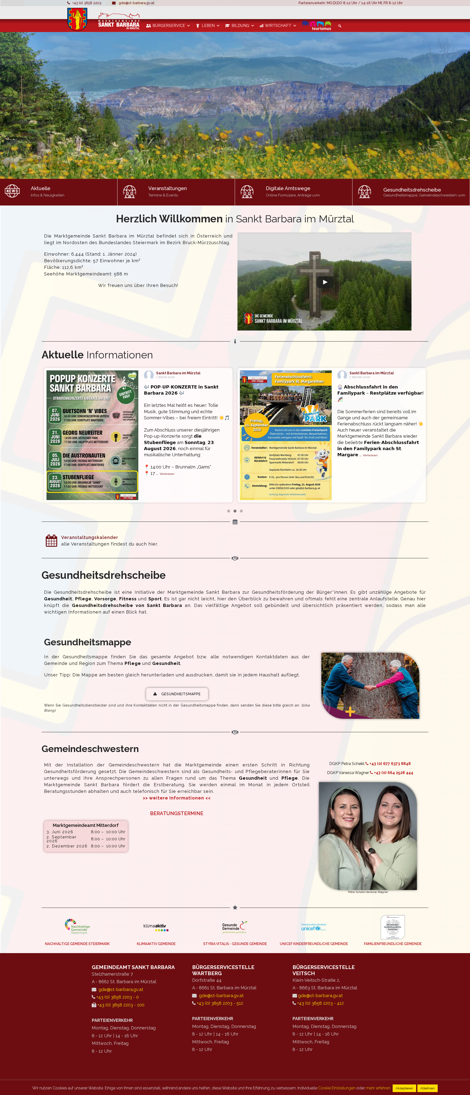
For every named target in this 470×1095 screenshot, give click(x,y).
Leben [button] (208, 25)
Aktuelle (40, 188)
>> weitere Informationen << (177, 797)
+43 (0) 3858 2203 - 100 (120, 1004)
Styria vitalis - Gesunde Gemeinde (235, 944)
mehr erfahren (378, 1088)
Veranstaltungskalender (89, 537)
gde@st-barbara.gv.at (136, 3)
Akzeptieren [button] (404, 1088)
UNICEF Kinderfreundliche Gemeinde (314, 944)
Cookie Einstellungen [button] (336, 1088)
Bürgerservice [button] (169, 25)
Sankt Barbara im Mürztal (178, 373)
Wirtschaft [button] (278, 25)
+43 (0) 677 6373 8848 (390, 763)
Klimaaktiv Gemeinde (156, 944)
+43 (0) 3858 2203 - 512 (220, 1003)
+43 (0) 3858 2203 (86, 3)
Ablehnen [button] (427, 1088)
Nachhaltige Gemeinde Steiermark (77, 944)
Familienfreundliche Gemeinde (393, 944)
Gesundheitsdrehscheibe (412, 190)
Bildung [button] (240, 25)
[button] (339, 26)
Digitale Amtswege (288, 188)
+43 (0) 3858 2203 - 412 (320, 1003)
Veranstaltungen (167, 188)
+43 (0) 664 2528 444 (393, 772)
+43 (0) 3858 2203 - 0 (117, 997)
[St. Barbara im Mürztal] (104, 19)
